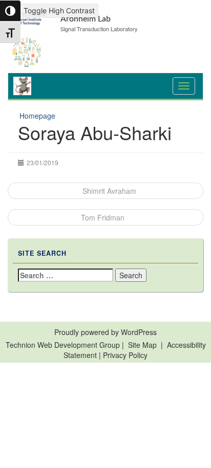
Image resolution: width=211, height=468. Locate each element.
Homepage (37, 115)
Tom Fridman (102, 217)
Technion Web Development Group (63, 345)
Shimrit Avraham (108, 191)
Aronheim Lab (85, 19)
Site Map (142, 345)
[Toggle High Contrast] (10, 10)
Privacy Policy (125, 355)
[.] (184, 86)
